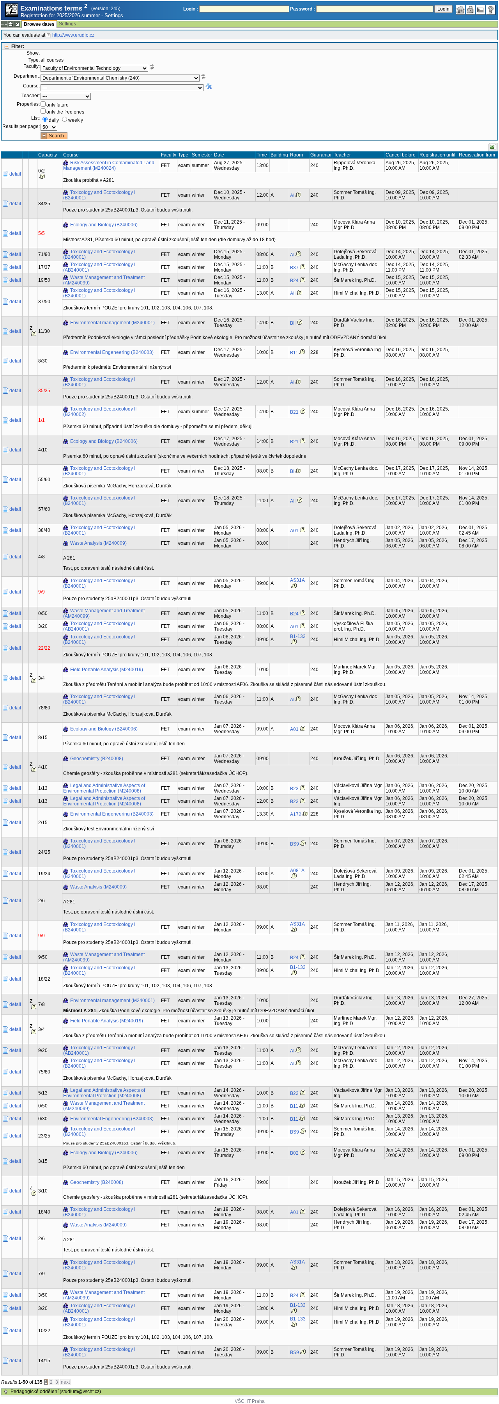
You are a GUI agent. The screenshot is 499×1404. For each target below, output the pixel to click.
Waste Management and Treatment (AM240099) (104, 280)
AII (293, 293)
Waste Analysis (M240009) (98, 543)
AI (292, 195)
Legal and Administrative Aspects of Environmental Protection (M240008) (104, 788)
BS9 (294, 844)
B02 (294, 1153)
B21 (294, 412)
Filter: (17, 46)
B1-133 (298, 636)
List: (35, 118)
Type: (34, 60)
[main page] (460, 9)
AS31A (297, 580)
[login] (470, 9)
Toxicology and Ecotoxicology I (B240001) (99, 195)
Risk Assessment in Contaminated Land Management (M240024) (108, 165)
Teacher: (30, 95)
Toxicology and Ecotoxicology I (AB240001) (99, 267)
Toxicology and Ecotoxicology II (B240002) (99, 411)
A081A (297, 870)
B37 (294, 267)
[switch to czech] (481, 9)
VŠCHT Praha (250, 1401)
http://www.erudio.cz (73, 35)
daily (54, 120)
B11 (294, 352)
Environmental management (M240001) (112, 322)
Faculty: (31, 66)
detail (15, 174)
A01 (294, 530)
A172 (295, 814)
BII (293, 323)
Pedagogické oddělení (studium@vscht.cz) (56, 1391)
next (65, 1382)
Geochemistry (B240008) (96, 758)
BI (292, 471)
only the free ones (65, 112)
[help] (491, 9)
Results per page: (21, 126)
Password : (302, 9)
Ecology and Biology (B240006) (104, 224)
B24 (294, 280)
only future (57, 105)
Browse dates (39, 24)
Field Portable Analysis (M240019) (106, 669)
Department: (27, 76)
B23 (294, 788)
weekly (75, 120)
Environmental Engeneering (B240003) (112, 352)
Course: (31, 86)
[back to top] (6, 1392)
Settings (113, 15)
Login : (190, 9)
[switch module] (17, 24)
